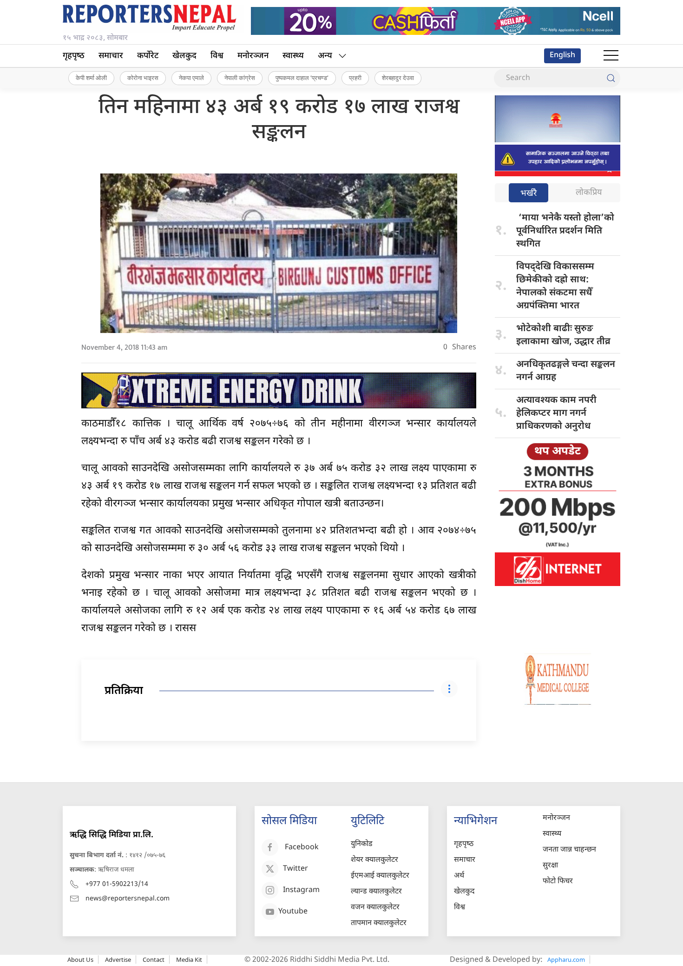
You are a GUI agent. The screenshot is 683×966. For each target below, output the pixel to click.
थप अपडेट (557, 451)
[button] (611, 56)
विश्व (216, 56)
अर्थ (459, 876)
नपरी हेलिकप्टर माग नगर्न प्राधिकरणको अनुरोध (556, 413)
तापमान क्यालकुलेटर (379, 923)
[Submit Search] (611, 78)
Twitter (295, 869)
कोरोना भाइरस (142, 77)
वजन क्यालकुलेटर (375, 908)
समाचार (111, 56)
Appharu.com (566, 959)
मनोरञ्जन (253, 56)
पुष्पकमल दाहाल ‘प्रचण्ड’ (302, 77)
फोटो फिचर (558, 881)
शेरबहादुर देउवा (398, 77)
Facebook (302, 848)
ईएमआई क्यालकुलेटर (380, 876)
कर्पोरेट (147, 56)
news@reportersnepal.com (127, 898)
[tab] (528, 193)
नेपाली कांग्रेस (239, 77)
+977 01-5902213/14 (116, 884)
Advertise (118, 959)
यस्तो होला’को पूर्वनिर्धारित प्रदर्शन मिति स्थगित (565, 231)
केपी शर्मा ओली (91, 77)
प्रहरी (355, 77)
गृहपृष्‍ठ (74, 56)
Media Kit (189, 959)
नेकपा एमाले (191, 77)
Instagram (301, 890)
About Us (80, 959)
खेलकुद (184, 56)
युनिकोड (362, 844)
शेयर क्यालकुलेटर (374, 860)
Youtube (293, 912)
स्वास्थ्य (293, 56)
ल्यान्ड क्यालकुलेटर (376, 892)
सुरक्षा (550, 866)
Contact (153, 959)
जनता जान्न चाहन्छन (569, 850)
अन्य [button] (325, 56)
